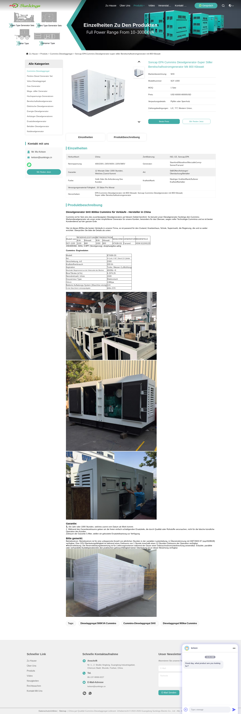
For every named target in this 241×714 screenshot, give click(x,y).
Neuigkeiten (33, 681)
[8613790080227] (90, 694)
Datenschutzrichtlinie (48, 711)
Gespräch (207, 5)
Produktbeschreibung (127, 137)
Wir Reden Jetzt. (44, 172)
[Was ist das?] (29, 164)
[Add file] (186, 709)
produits (138, 5)
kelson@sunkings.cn (41, 157)
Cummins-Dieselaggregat (61, 54)
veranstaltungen (165, 5)
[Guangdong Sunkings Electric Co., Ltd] (24, 5)
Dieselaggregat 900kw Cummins (180, 623)
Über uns (125, 5)
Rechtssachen (34, 686)
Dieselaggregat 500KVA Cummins (98, 623)
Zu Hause (110, 5)
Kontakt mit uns (34, 691)
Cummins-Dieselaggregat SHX (139, 623)
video (151, 5)
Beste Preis (164, 121)
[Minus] (234, 648)
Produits (44, 54)
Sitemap (62, 711)
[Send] (234, 709)
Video (30, 676)
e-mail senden (169, 692)
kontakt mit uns (181, 5)
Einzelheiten (85, 137)
